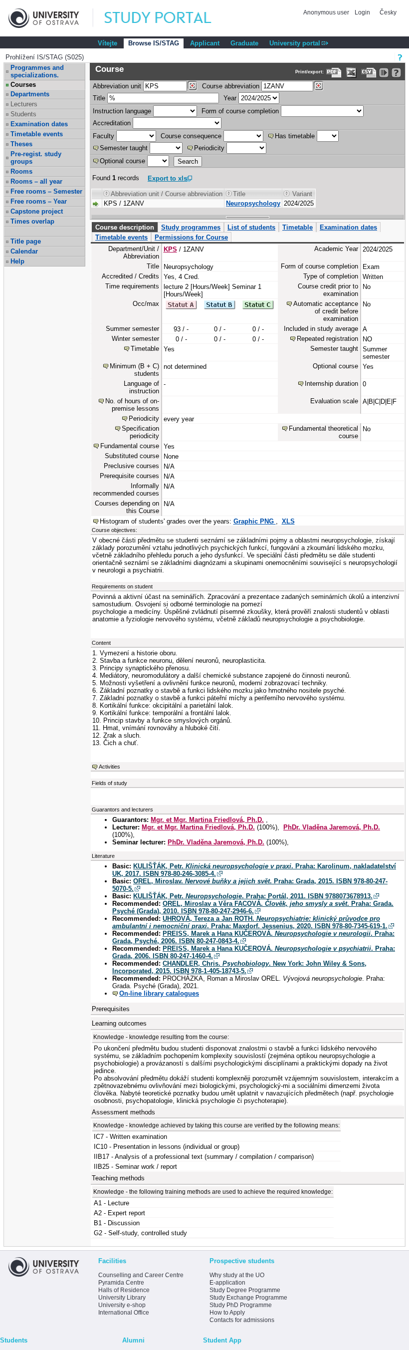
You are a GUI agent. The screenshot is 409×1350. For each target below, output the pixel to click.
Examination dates (39, 124)
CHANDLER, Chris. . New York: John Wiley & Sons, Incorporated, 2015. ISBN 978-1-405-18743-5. (239, 967)
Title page (25, 241)
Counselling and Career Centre (141, 1275)
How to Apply (227, 1312)
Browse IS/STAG (153, 43)
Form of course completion (240, 111)
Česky (388, 12)
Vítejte (107, 43)
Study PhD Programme (240, 1305)
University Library (122, 1297)
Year (229, 98)
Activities (109, 767)
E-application (227, 1282)
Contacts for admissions (241, 1320)
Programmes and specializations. (37, 71)
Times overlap (32, 221)
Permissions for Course (191, 237)
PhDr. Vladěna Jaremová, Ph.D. (331, 827)
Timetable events (36, 134)
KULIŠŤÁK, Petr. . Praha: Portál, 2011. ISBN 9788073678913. (253, 896)
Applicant (204, 43)
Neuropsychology (253, 203)
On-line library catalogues (159, 993)
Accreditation (112, 123)
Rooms (21, 171)
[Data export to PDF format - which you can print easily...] (334, 72)
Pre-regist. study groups (35, 157)
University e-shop (122, 1305)
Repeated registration (327, 338)
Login (362, 12)
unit (117, 86)
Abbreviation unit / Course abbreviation (166, 194)
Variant (302, 194)
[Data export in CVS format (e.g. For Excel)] (369, 72)
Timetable (297, 227)
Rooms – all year (36, 181)
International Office (123, 1312)
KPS (170, 249)
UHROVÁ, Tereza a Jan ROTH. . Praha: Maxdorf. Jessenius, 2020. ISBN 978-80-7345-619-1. (250, 922)
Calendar (24, 251)
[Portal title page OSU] (167, 18)
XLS (288, 521)
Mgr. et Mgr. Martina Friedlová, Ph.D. (207, 819)
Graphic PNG (254, 521)
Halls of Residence (124, 1290)
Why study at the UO (236, 1275)
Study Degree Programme (244, 1290)
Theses (21, 144)
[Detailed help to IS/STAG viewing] (396, 72)
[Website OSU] (50, 18)
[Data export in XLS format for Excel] (351, 72)
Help (17, 261)
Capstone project (36, 211)
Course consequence (191, 136)
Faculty (103, 136)
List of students (251, 227)
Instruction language (122, 111)
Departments (29, 94)
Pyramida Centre (121, 1282)
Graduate (244, 43)
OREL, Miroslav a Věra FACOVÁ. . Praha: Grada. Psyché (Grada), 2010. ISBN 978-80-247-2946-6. (253, 907)
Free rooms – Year (38, 201)
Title (99, 98)
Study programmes (190, 227)
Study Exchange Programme (248, 1297)
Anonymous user (327, 12)
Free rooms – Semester (46, 191)
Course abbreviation (230, 86)
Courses (23, 84)
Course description (124, 227)
